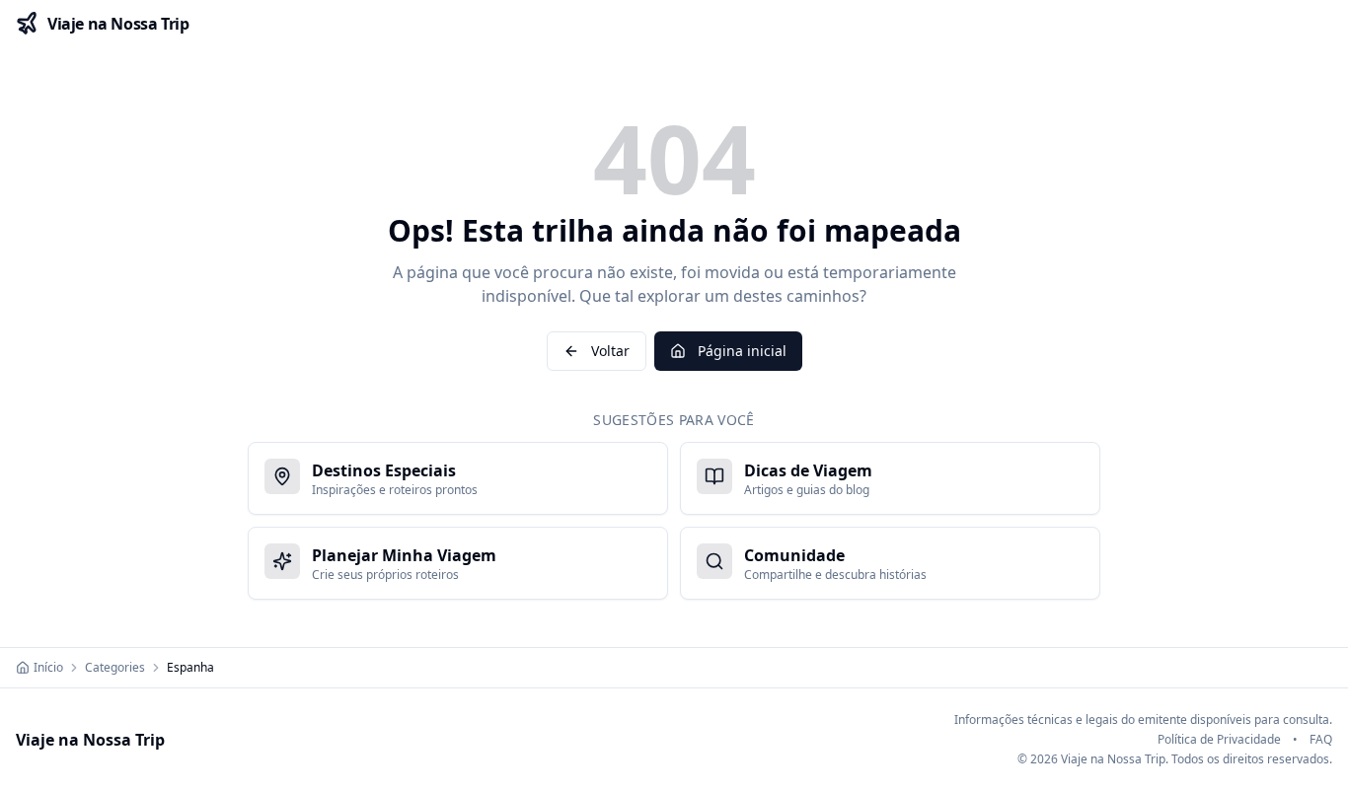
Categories (115, 668)
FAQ (1321, 740)
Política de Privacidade (1219, 740)
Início (48, 668)
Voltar (610, 350)
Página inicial (742, 350)
